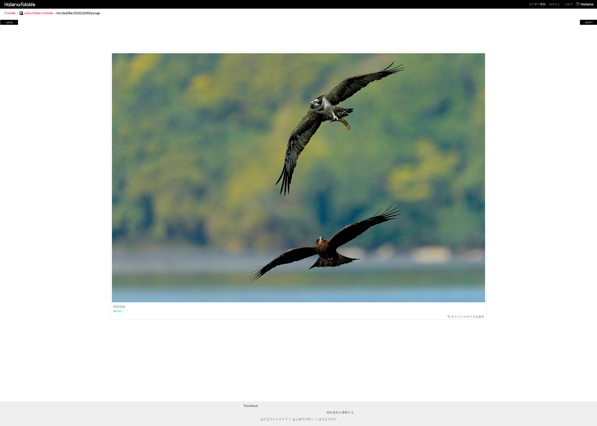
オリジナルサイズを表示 (467, 316)
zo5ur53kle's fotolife (38, 13)
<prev (9, 22)
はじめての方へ (303, 419)
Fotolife (10, 13)
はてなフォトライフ (274, 419)
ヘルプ (568, 4)
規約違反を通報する (340, 412)
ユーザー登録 (537, 4)
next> (589, 22)
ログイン (554, 4)
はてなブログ (327, 419)
